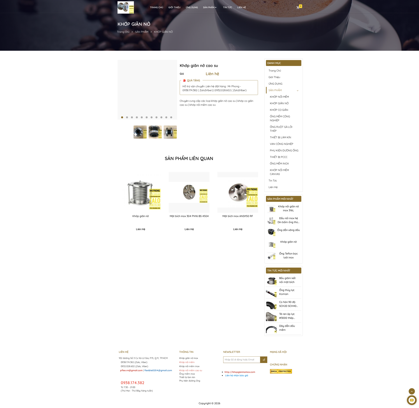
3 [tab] (132, 117)
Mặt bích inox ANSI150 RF (237, 216)
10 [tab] (166, 117)
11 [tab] (171, 117)
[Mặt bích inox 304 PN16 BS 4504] (189, 192)
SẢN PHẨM (209, 7)
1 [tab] (122, 117)
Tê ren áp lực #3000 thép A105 (287, 317)
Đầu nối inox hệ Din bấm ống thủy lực (288, 222)
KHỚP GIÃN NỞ (163, 31)
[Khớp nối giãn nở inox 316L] (271, 209)
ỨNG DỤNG (192, 7)
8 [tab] (156, 117)
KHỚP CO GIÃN (279, 109)
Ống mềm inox (187, 373)
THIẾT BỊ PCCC (278, 157)
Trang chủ (275, 70)
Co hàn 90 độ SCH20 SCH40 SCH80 (287, 305)
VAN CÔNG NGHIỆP (281, 143)
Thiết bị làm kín (187, 377)
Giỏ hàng (298, 7)
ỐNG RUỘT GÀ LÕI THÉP (281, 128)
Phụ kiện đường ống (189, 380)
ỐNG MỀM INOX (279, 163)
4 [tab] (137, 117)
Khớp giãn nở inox (189, 358)
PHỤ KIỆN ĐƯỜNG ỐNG (284, 150)
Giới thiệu (174, 7)
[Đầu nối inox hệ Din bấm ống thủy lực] (271, 221)
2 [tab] (127, 117)
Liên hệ (212, 73)
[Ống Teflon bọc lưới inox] (271, 256)
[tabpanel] (147, 90)
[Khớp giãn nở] (140, 192)
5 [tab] (142, 117)
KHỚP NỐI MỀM (279, 96)
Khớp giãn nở (140, 216)
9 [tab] (161, 117)
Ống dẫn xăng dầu (288, 230)
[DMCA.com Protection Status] (281, 371)
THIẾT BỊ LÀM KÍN (280, 137)
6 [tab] (147, 117)
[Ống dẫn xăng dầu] (271, 232)
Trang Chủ (123, 31)
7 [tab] (152, 117)
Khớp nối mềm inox (189, 366)
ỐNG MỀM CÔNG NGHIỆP (280, 118)
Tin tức (227, 7)
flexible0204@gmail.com (158, 370)
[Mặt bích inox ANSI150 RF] (237, 192)
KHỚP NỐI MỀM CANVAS (279, 172)
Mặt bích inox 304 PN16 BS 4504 (189, 216)
